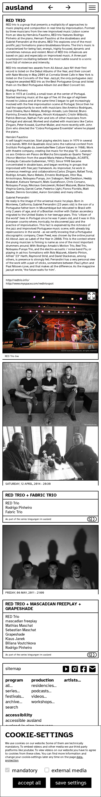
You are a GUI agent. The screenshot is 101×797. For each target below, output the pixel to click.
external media (69, 770)
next (68, 7)
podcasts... (41, 691)
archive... (13, 701)
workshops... (43, 701)
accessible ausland (23, 720)
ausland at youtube (66, 669)
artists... (72, 680)
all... (9, 685)
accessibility (18, 715)
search (11, 707)
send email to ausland (92, 669)
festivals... (14, 696)
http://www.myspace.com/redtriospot (29, 283)
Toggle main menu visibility (92, 7)
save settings (70, 782)
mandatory (24, 770)
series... (12, 691)
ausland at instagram (75, 669)
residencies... (44, 685)
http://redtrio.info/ (17, 280)
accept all (29, 782)
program (14, 680)
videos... (39, 696)
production (42, 680)
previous (50, 7)
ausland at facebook (83, 669)
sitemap (13, 668)
